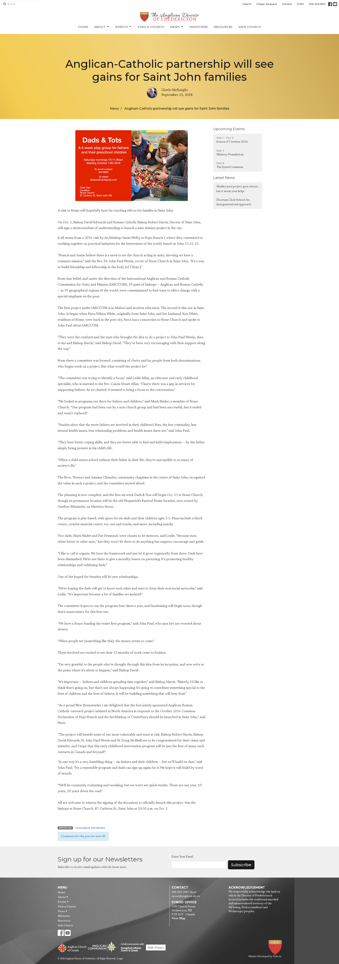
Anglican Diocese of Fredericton (276, 947)
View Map (178, 918)
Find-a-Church (151, 27)
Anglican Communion (102, 946)
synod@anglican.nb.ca (186, 896)
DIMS (300, 3)
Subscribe (241, 864)
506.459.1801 (317, 3)
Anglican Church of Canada (72, 947)
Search (247, 3)
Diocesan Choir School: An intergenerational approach (233, 202)
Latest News (224, 178)
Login (120, 958)
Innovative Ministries (90, 828)
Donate (287, 3)
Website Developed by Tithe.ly (264, 956)
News (175, 27)
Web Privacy (156, 947)
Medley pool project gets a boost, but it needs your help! (237, 189)
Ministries (199, 27)
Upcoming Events (229, 129)
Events (121, 27)
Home (83, 27)
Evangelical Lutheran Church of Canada (131, 947)
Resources (223, 27)
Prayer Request (266, 3)
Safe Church (249, 27)
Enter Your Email (182, 856)
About (100, 27)
